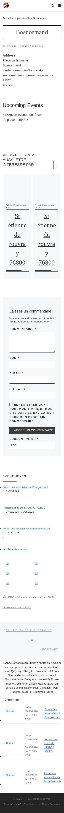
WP (19, 804)
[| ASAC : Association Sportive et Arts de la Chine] (6, 5)
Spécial (10, 711)
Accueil (7, 18)
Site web (17, 389)
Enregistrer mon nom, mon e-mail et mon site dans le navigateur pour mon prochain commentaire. (31, 413)
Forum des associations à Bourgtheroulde (26, 528)
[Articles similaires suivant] (57, 165)
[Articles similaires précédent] (49, 165)
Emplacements (22, 18)
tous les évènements (14, 549)
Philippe (12, 46)
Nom (14, 357)
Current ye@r (23, 438)
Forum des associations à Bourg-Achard (25, 487)
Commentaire (22, 328)
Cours (9, 743)
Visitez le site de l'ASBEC (17, 607)
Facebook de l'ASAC (42, 597)
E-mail (16, 373)
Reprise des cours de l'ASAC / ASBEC (24, 507)
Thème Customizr (51, 804)
